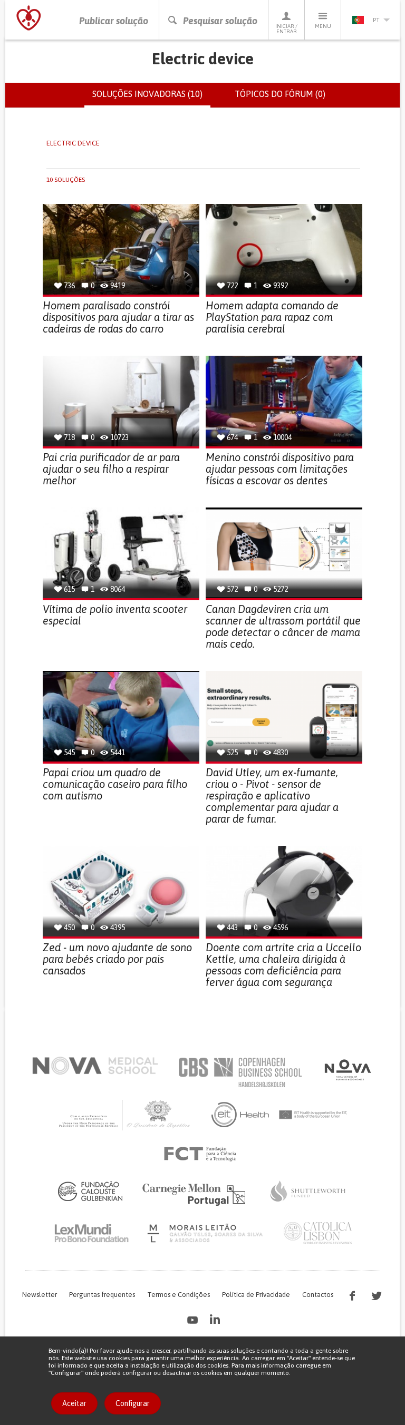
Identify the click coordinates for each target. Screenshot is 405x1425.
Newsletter (39, 1295)
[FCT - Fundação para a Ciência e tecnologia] (203, 1154)
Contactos (317, 1295)
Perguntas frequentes (102, 1295)
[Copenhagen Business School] (239, 1072)
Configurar (132, 1403)
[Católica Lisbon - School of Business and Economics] (318, 1233)
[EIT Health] (279, 1114)
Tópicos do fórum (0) (280, 94)
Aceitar (74, 1403)
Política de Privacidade (256, 1295)
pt (376, 20)
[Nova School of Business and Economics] (347, 1070)
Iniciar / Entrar (286, 28)
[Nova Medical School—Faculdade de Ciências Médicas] (95, 1066)
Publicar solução (113, 20)
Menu (323, 26)
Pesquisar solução (220, 20)
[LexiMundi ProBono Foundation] (91, 1233)
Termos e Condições (178, 1295)
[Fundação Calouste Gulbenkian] (90, 1191)
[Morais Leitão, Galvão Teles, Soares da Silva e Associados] (206, 1233)
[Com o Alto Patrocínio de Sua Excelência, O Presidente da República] (125, 1114)
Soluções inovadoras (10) (151, 98)
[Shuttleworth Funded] (308, 1191)
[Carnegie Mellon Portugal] (195, 1193)
